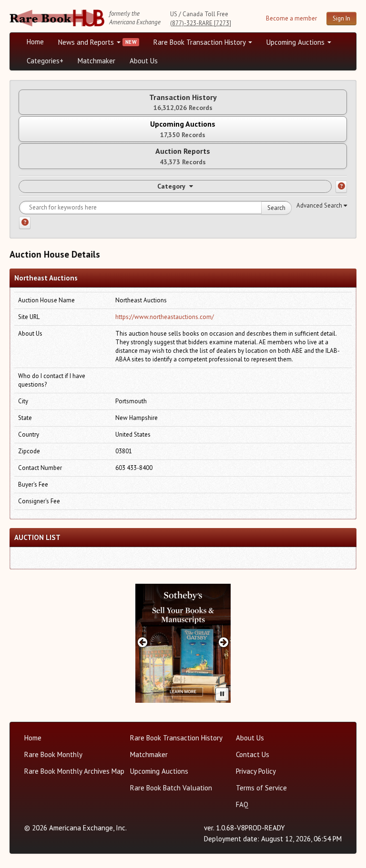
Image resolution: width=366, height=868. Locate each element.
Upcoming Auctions (296, 42)
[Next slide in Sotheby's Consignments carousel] (224, 642)
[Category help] (341, 186)
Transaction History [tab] (183, 102)
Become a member (291, 18)
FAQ (242, 804)
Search (276, 208)
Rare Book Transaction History (200, 42)
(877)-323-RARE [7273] (200, 23)
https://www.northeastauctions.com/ (164, 317)
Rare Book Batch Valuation (171, 787)
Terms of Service (261, 787)
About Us (144, 60)
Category (171, 186)
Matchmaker (96, 60)
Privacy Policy (256, 771)
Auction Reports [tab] (182, 156)
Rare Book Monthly (53, 754)
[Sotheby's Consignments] (183, 643)
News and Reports (87, 42)
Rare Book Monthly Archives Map (74, 771)
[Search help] (24, 223)
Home (35, 41)
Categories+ (45, 60)
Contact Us (252, 754)
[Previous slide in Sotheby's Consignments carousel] (142, 642)
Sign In (341, 18)
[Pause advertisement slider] (222, 694)
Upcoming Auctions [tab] (182, 129)
